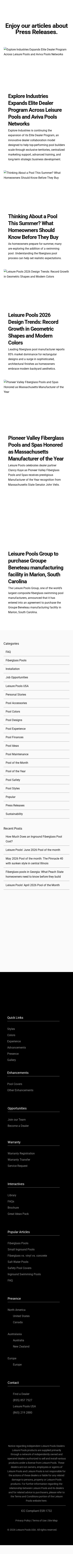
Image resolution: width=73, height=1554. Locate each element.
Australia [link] (18, 1340)
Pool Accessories (16, 703)
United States (21, 1316)
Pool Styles (13, 788)
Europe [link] (17, 1364)
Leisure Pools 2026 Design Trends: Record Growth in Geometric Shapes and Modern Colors (33, 329)
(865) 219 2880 (22, 1412)
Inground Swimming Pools (24, 1274)
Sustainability (14, 814)
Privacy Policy (23, 1520)
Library (12, 1195)
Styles (11, 1029)
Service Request (17, 1166)
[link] (21, 1001)
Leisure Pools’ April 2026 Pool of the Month (33, 885)
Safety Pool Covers (19, 1268)
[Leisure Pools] (36, 982)
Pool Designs (14, 720)
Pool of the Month (17, 762)
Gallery (11, 1060)
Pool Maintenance (17, 754)
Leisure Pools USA (17, 686)
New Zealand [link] (21, 1346)
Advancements (16, 1047)
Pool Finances (14, 737)
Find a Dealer (21, 1394)
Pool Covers (14, 1084)
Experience (14, 1041)
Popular (10, 797)
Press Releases (15, 805)
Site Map (53, 1520)
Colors (11, 1035)
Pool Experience (16, 728)
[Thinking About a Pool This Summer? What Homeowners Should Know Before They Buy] (36, 188)
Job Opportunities (17, 677)
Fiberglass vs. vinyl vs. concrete (27, 1255)
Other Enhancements (20, 1090)
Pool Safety (13, 780)
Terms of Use (39, 1520)
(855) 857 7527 (22, 1400)
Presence (13, 1053)
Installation (13, 669)
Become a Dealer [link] (18, 1126)
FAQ (8, 652)
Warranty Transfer (19, 1159)
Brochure (13, 1207)
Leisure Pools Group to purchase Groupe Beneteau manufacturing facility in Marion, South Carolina (35, 567)
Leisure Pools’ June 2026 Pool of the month (33, 850)
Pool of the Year (16, 771)
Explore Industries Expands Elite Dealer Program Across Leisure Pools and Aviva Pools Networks (35, 110)
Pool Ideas (12, 745)
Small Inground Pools (21, 1249)
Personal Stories (16, 694)
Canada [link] (18, 1322)
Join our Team (17, 1119)
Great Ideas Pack (18, 1214)
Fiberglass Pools (16, 660)
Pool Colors (13, 711)
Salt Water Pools (18, 1262)
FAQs (11, 1201)
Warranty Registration (21, 1153)
